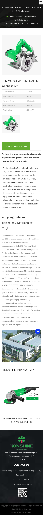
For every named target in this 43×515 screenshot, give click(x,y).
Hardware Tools (30, 17)
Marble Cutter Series (21, 20)
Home (12, 17)
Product (19, 17)
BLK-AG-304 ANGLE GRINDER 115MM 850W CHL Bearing (21, 420)
